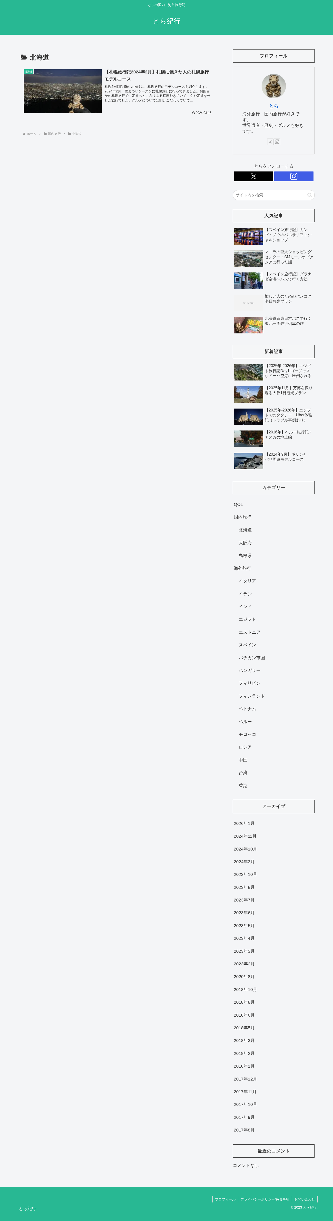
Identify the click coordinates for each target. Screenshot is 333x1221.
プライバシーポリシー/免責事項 (265, 1199)
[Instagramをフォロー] (277, 142)
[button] (309, 195)
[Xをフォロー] (270, 142)
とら (274, 106)
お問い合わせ (304, 1199)
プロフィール (225, 1199)
